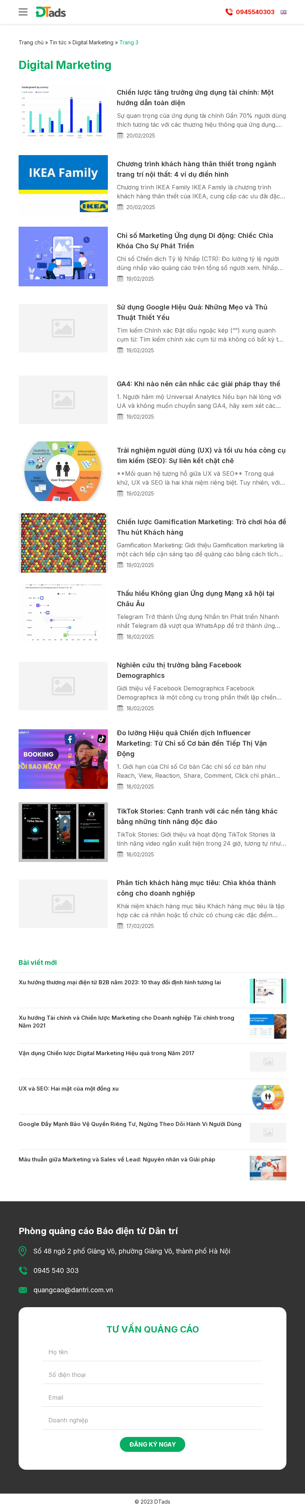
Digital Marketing (93, 42)
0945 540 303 (56, 1270)
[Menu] (23, 12)
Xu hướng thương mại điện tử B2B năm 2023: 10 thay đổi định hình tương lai (120, 982)
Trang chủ (31, 42)
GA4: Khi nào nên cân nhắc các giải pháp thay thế (198, 384)
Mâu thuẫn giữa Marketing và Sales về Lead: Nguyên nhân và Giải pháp (117, 1159)
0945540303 (255, 12)
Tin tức (58, 42)
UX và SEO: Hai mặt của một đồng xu (69, 1088)
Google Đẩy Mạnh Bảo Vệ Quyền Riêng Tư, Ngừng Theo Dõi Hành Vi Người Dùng (130, 1123)
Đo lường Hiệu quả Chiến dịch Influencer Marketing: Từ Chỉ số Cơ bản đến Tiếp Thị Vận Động (192, 743)
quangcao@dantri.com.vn (73, 1290)
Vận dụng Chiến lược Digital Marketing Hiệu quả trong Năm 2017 (107, 1053)
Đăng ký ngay (152, 1444)
